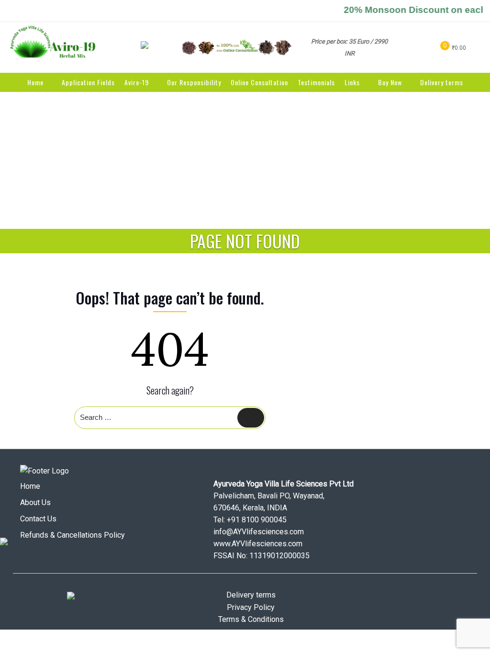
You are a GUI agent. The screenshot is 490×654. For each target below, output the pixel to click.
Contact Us (38, 518)
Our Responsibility (194, 82)
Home (35, 82)
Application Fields (88, 82)
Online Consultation (259, 82)
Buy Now (390, 82)
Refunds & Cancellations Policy (72, 535)
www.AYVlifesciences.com (257, 543)
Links (352, 82)
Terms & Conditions (251, 619)
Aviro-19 (136, 82)
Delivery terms (441, 82)
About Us (35, 502)
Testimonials (316, 82)
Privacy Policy (251, 607)
